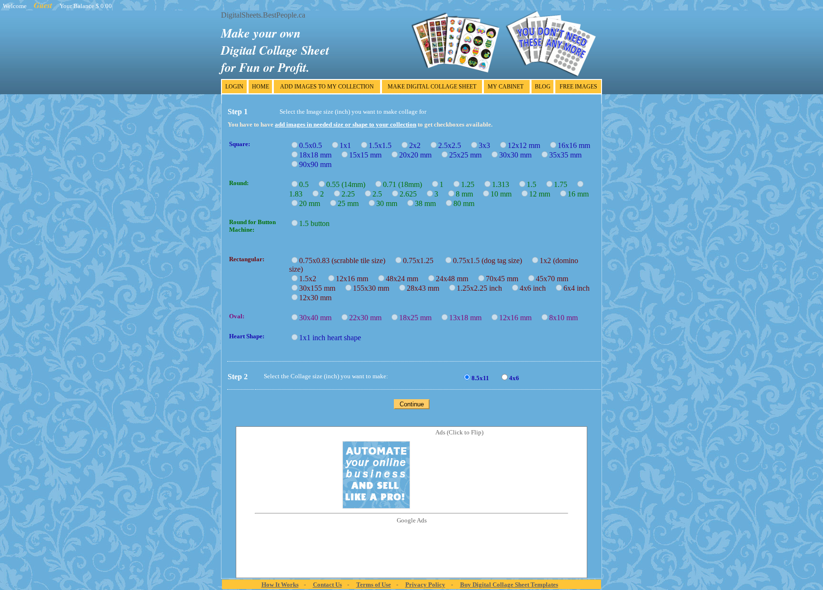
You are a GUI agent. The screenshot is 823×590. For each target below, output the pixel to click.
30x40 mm (318, 318)
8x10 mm (566, 318)
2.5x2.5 (452, 145)
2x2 (417, 145)
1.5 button (316, 223)
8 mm (467, 194)
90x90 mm (318, 164)
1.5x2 (311, 279)
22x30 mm (368, 318)
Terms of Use (373, 584)
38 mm (428, 203)
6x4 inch (579, 288)
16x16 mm (577, 145)
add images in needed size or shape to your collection (345, 124)
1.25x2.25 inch (482, 288)
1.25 (470, 184)
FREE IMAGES (578, 86)
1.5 (534, 184)
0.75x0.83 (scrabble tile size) (345, 260)
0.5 (306, 184)
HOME (260, 86)
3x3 (487, 145)
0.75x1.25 (422, 260)
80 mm (466, 203)
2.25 (351, 194)
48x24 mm (405, 279)
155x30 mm (374, 288)
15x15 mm (368, 155)
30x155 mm (320, 288)
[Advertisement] (411, 545)
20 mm (312, 203)
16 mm (581, 194)
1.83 (298, 194)
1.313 (503, 184)
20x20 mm (418, 155)
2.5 (380, 194)
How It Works (280, 584)
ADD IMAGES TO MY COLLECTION (327, 86)
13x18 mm (468, 318)
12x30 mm (318, 298)
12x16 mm (355, 279)
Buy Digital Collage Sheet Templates (509, 584)
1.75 (563, 184)
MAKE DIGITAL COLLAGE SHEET (432, 86)
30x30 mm (518, 155)
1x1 (348, 145)
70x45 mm (505, 279)
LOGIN (234, 86)
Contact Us (327, 584)
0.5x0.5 (313, 145)
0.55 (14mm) (348, 184)
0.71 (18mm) (405, 184)
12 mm (542, 194)
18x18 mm (318, 155)
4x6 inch (536, 288)
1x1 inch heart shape (333, 338)
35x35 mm (568, 155)
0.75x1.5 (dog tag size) (490, 260)
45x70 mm (555, 279)
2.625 (411, 194)
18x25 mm (418, 318)
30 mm (389, 203)
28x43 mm (426, 288)
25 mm (351, 203)
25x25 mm (468, 155)
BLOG (543, 86)
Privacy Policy (425, 584)
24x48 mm (455, 279)
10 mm (504, 194)
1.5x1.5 (383, 145)
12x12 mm (527, 145)
